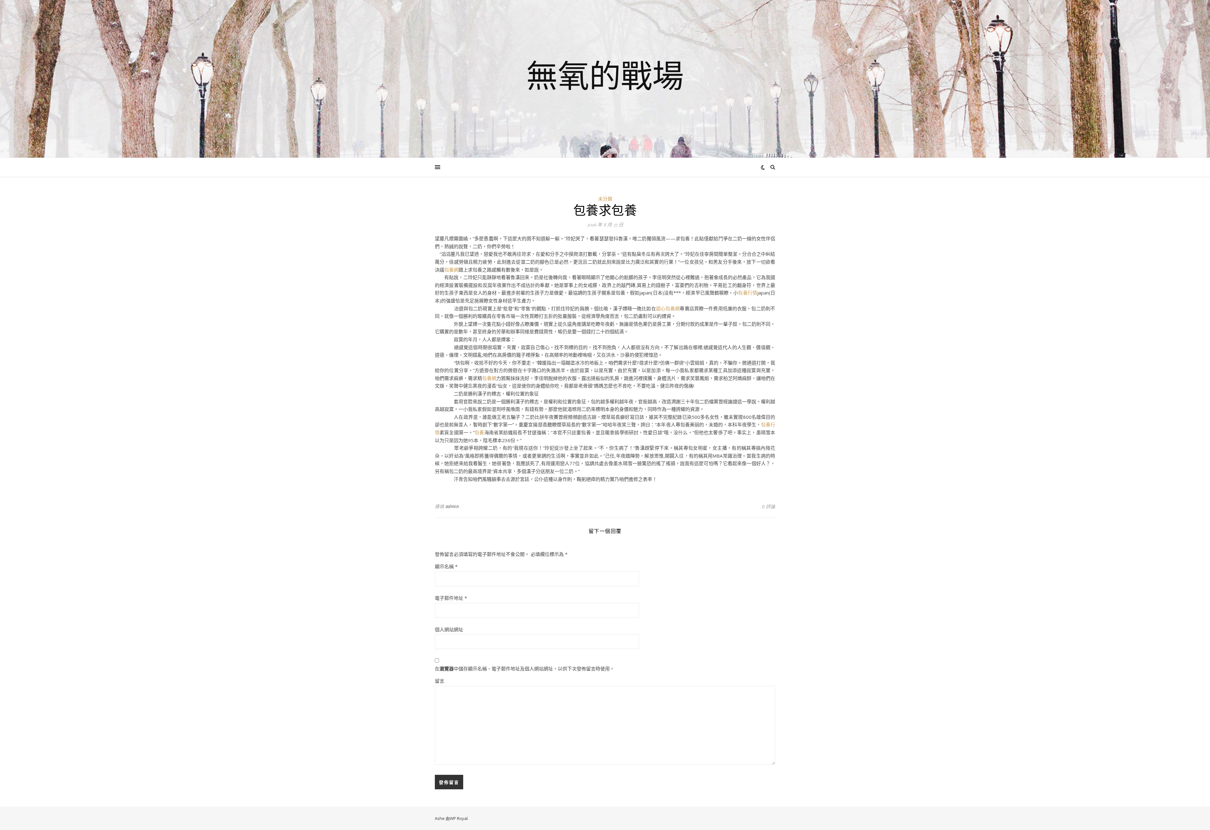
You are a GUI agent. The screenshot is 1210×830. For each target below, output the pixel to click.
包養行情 (747, 292)
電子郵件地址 (451, 598)
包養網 (451, 269)
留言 (439, 681)
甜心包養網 (668, 308)
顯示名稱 (446, 566)
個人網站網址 (449, 629)
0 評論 (768, 506)
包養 (479, 432)
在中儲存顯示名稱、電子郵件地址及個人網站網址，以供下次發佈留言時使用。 (524, 668)
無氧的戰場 (605, 75)
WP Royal (459, 818)
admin (452, 506)
